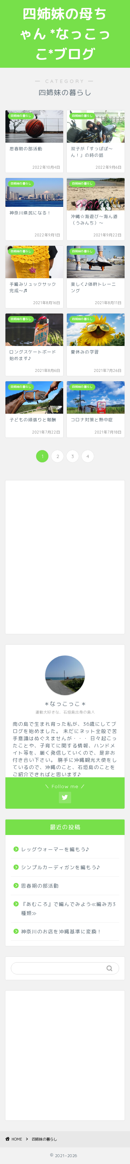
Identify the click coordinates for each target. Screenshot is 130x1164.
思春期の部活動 (40, 885)
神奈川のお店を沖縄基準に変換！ (61, 931)
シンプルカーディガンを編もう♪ (60, 867)
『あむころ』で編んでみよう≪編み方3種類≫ (68, 909)
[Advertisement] (65, 561)
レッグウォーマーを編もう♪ (55, 849)
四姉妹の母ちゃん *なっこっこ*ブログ (65, 34)
